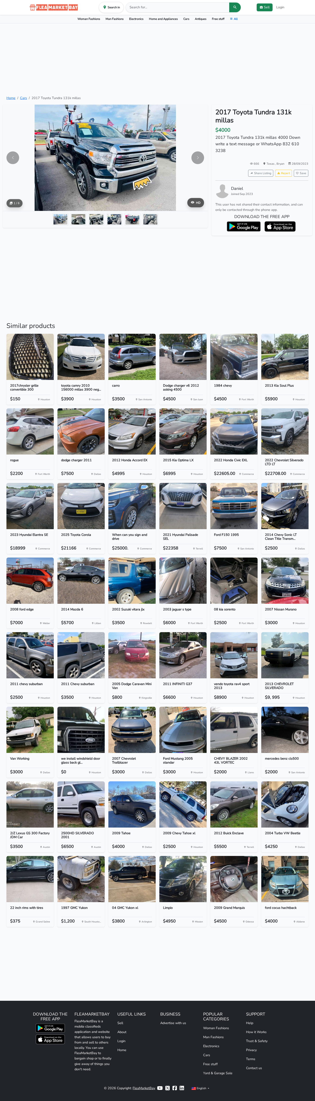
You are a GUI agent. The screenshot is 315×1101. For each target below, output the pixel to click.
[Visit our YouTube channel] (159, 1088)
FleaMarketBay (144, 1088)
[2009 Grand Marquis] (234, 879)
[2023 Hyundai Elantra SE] (30, 506)
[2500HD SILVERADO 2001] (81, 804)
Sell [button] (267, 7)
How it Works (256, 1032)
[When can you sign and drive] (132, 506)
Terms (250, 1059)
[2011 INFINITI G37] (183, 655)
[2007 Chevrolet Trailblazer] (132, 730)
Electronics (136, 19)
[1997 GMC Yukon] (81, 879)
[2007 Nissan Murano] (285, 581)
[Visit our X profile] (167, 1088)
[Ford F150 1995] (234, 506)
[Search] (235, 7)
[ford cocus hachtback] (285, 879)
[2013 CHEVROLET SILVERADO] (285, 655)
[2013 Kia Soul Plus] (285, 357)
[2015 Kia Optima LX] (183, 431)
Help (249, 1023)
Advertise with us (173, 1023)
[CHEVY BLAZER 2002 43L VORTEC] (234, 730)
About (121, 1032)
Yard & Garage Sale (217, 1073)
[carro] (132, 357)
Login (280, 7)
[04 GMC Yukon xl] (132, 879)
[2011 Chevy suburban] (81, 655)
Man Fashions (115, 19)
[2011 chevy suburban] (30, 655)
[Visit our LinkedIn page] (182, 1088)
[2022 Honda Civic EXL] (234, 431)
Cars (186, 19)
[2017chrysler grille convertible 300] (30, 357)
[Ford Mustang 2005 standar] (183, 730)
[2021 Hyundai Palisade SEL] (183, 506)
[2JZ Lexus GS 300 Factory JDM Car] (30, 804)
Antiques (200, 19)
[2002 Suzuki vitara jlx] (132, 581)
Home (10, 98)
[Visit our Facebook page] (175, 1088)
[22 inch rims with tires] (30, 879)
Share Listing (262, 173)
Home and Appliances (163, 19)
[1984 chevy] (234, 357)
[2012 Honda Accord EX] (132, 431)
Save (303, 173)
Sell (120, 1023)
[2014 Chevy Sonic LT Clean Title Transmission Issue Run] (285, 506)
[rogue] (30, 431)
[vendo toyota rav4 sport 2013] (234, 655)
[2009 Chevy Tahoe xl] (183, 804)
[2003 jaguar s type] (183, 581)
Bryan (280, 164)
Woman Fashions (88, 19)
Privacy (251, 1050)
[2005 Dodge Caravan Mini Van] (132, 655)
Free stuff (218, 19)
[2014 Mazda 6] (81, 581)
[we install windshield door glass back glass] (81, 730)
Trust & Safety (256, 1041)
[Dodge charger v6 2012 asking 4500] (183, 357)
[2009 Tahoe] (132, 804)
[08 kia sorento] (234, 581)
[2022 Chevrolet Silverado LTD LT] (285, 431)
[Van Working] (30, 730)
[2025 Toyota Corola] (81, 506)
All (236, 19)
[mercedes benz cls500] (285, 730)
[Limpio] (183, 879)
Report (285, 173)
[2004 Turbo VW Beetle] (285, 804)
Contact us (254, 1068)
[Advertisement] (157, 59)
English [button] (201, 1088)
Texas (271, 164)
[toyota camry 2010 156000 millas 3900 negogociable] (81, 357)
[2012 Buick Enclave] (234, 804)
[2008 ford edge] (30, 581)
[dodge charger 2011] (81, 431)
